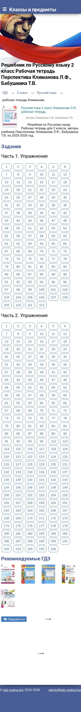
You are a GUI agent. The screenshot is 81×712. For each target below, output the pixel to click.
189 (41, 541)
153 (41, 495)
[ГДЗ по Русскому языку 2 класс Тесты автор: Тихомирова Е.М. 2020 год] (8, 607)
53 (53, 228)
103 (6, 297)
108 (65, 297)
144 (6, 487)
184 (53, 533)
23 (53, 190)
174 (6, 526)
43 (6, 220)
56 (18, 236)
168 (6, 518)
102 (65, 289)
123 (41, 456)
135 (41, 472)
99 (30, 289)
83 (53, 266)
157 (18, 503)
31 (6, 205)
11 (53, 174)
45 (30, 220)
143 (65, 480)
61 (6, 243)
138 (6, 480)
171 (41, 518)
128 (30, 464)
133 (18, 472)
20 (18, 190)
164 (30, 510)
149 (65, 487)
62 (18, 243)
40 (41, 213)
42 (65, 213)
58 (41, 236)
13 (6, 182)
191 (65, 541)
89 (53, 274)
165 (41, 510)
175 (18, 526)
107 (53, 297)
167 (65, 510)
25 (6, 197)
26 (18, 197)
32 (18, 205)
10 (41, 174)
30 (65, 197)
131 (65, 464)
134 (30, 472)
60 (65, 236)
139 (18, 480)
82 (41, 266)
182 (30, 533)
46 (41, 220)
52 (41, 228)
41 (53, 213)
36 (65, 205)
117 (41, 449)
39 (30, 213)
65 (53, 243)
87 (30, 274)
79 (6, 266)
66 (65, 243)
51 (30, 228)
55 (6, 236)
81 (30, 266)
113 (65, 441)
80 (18, 266)
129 (41, 464)
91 (6, 282)
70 (41, 251)
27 (30, 197)
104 (18, 297)
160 (53, 503)
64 (41, 243)
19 (6, 190)
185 (65, 533)
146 (30, 487)
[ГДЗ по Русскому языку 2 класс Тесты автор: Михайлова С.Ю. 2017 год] (28, 582)
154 (53, 495)
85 (6, 274)
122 (30, 456)
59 (53, 236)
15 (30, 182)
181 (18, 533)
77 (53, 259)
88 (41, 274)
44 (18, 220)
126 (6, 464)
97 (6, 289)
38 (18, 213)
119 (65, 449)
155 (65, 495)
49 (6, 228)
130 (53, 464)
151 (18, 495)
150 (6, 495)
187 (18, 541)
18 (65, 182)
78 (65, 259)
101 (53, 289)
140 (30, 480)
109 (6, 305)
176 (30, 526)
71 (53, 251)
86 (18, 274)
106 (41, 297)
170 (30, 518)
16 (41, 182)
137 (65, 472)
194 (30, 549)
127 (18, 464)
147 (41, 487)
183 (41, 533)
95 (53, 282)
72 (65, 251)
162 (6, 510)
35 (53, 205)
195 (41, 549)
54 (65, 228)
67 (6, 251)
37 (6, 213)
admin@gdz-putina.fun (65, 690)
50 (18, 228)
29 (53, 197)
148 (53, 487)
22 (41, 190)
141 (41, 480)
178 (53, 526)
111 (29, 305)
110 (18, 305)
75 (30, 259)
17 (53, 182)
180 (6, 533)
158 (30, 503)
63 (30, 243)
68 (18, 251)
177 (41, 526)
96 (65, 282)
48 (65, 220)
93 (30, 282)
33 (30, 205)
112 (41, 305)
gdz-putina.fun (13, 690)
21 (30, 190)
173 (65, 518)
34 (41, 205)
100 (41, 289)
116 (30, 449)
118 (53, 449)
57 (30, 236)
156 (6, 503)
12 (65, 174)
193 (18, 549)
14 (18, 182)
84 (65, 266)
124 (53, 456)
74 (18, 259)
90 (65, 274)
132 (6, 472)
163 (18, 510)
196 (53, 549)
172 (53, 518)
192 (6, 549)
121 (18, 456)
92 (18, 282)
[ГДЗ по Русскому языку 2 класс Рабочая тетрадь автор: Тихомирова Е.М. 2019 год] (68, 582)
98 (18, 289)
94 (41, 282)
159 (41, 503)
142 (53, 480)
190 (53, 541)
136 (53, 472)
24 (65, 190)
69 (30, 251)
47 (53, 220)
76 (41, 259)
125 (65, 456)
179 (65, 526)
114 (6, 449)
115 (18, 449)
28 (41, 197)
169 (18, 518)
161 (65, 503)
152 (30, 495)
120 (6, 456)
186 (6, 541)
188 (30, 541)
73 (6, 259)
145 (18, 487)
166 (53, 510)
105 (30, 297)
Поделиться (16, 619)
